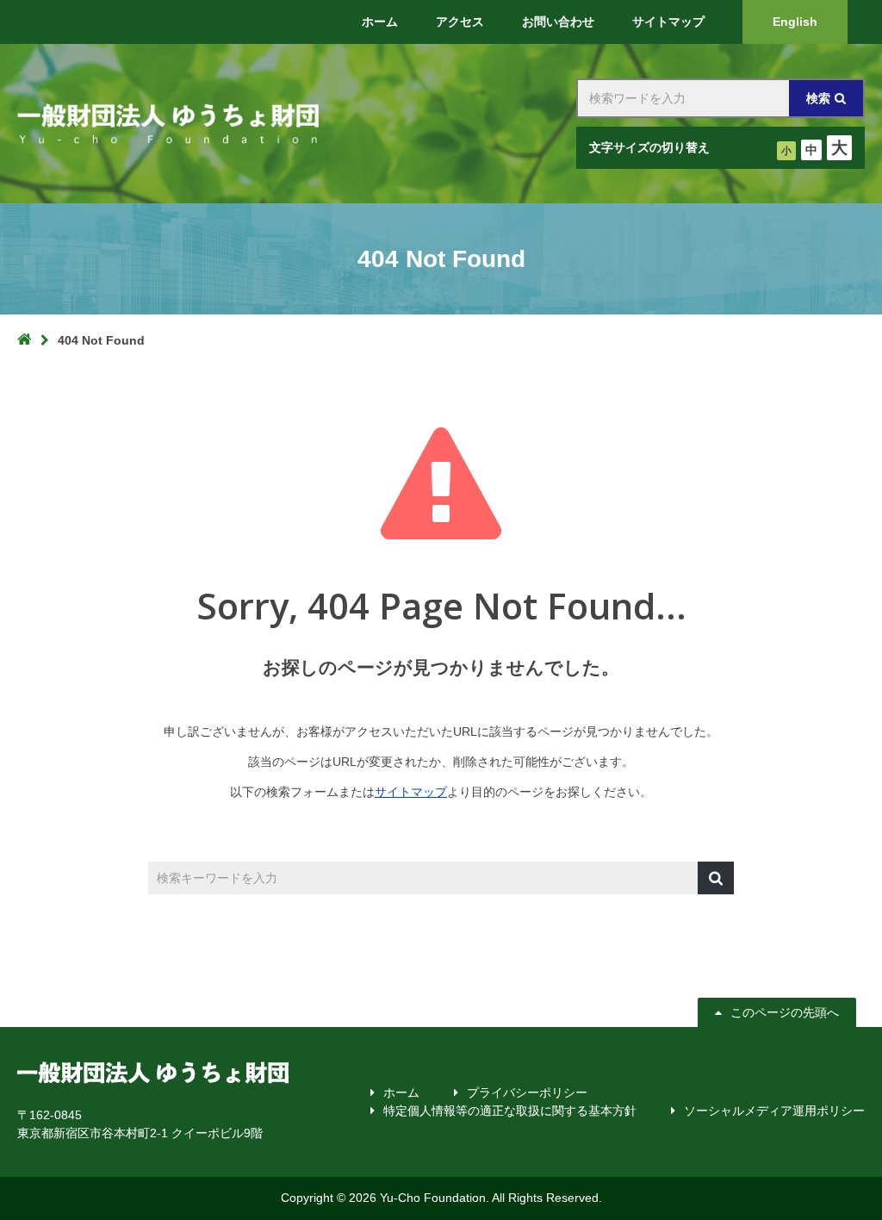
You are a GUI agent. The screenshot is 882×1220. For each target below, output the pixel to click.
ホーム (401, 1092)
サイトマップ (411, 792)
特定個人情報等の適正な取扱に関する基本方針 (510, 1110)
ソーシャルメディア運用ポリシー (774, 1110)
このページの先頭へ (784, 1012)
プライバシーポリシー (527, 1092)
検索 (818, 98)
